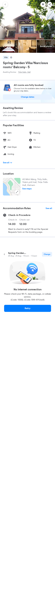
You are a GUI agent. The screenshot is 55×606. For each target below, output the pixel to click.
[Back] (5, 4)
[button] (12, 187)
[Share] (49, 4)
